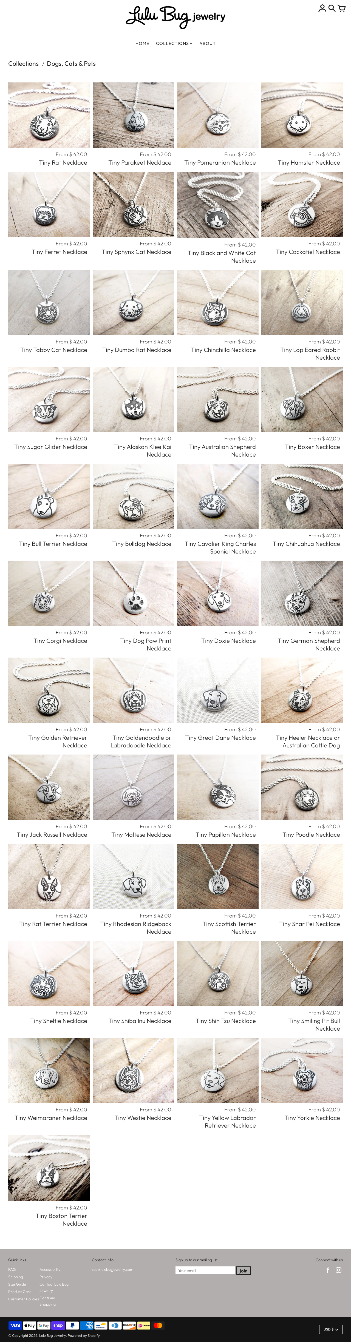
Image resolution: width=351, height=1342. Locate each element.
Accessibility (49, 1269)
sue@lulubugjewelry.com (112, 1269)
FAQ (12, 1269)
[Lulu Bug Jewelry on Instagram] (338, 1273)
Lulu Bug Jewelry (52, 1335)
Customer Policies (23, 1299)
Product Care (20, 1291)
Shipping (15, 1276)
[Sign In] (322, 9)
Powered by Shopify (84, 1335)
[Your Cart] (342, 9)
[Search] (332, 9)
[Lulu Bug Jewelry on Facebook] (328, 1273)
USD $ (329, 1329)
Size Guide (17, 1284)
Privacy (45, 1276)
